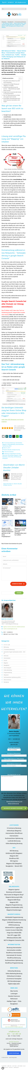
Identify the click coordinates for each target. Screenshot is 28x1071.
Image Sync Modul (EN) (14, 932)
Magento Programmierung (14, 905)
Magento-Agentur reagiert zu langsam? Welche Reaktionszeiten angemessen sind (20, 510)
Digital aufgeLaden (14, 984)
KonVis (5, 660)
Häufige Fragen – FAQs (14, 1001)
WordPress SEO (14, 858)
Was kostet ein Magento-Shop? (14, 894)
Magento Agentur (14, 889)
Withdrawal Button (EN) (14, 938)
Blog (24, 1066)
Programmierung (8, 672)
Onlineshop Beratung (14, 971)
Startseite (4, 21)
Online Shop (10, 456)
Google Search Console (14, 453)
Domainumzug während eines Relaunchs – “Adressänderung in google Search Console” (11, 89)
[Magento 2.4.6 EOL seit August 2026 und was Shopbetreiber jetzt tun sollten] (20, 523)
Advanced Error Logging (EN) (14, 927)
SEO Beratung (17, 456)
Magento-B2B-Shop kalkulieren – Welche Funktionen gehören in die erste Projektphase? (7, 532)
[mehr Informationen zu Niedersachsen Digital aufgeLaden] (14, 1020)
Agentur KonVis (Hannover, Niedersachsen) (14, 626)
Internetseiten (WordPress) (14, 833)
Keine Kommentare (8, 451)
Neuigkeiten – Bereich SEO (14, 866)
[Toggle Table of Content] (19, 78)
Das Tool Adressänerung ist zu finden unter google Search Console (11, 96)
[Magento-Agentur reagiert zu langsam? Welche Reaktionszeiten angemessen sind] (20, 501)
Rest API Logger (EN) (14, 935)
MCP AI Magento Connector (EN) (14, 940)
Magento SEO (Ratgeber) (14, 863)
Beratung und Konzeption (14, 892)
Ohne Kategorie (7, 667)
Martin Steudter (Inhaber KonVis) (12, 449)
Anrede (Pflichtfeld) (14, 748)
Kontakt (11, 1067)
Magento (4, 444)
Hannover (6, 655)
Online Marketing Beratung (14, 973)
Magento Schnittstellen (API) (14, 907)
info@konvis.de (21, 2)
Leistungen (14, 993)
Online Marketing (11, 444)
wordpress (5, 458)
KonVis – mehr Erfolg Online (11, 1057)
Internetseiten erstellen (14, 950)
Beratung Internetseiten (14, 947)
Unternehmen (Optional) (14, 764)
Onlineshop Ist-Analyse (14, 976)
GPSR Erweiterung (14, 925)
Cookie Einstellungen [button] (14, 1053)
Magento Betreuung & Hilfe (14, 897)
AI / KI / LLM (7, 644)
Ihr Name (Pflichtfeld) (14, 753)
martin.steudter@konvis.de (10, 628)
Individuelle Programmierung (14, 917)
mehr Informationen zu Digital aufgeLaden (14, 1026)
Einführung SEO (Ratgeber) (14, 853)
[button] (3, 436)
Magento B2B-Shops (14, 900)
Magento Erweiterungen (14, 910)
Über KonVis (14, 991)
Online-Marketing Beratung (14, 843)
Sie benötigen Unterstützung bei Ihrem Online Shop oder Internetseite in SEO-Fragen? (11, 100)
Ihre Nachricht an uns (14, 774)
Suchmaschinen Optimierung (14, 838)
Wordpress (6, 682)
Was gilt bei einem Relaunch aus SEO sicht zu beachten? (11, 81)
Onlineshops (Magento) (14, 830)
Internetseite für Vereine (14, 955)
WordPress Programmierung (14, 963)
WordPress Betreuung (14, 958)
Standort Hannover (14, 996)
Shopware (6, 675)
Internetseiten (18, 442)
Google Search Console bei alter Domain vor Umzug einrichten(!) (12, 92)
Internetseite (10, 455)
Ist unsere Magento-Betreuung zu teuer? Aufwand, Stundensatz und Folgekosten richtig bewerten (7, 512)
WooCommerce (7, 679)
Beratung (6, 453)
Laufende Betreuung (14, 841)
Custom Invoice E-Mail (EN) (14, 930)
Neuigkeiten (11, 21)
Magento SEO (14, 856)
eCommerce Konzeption (14, 978)
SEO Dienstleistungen (14, 981)
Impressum (16, 1067)
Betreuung (6, 647)
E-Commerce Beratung (20, 21)
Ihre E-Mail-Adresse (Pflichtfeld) (14, 759)
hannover (4, 455)
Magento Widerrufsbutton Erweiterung (14, 920)
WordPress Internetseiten (14, 952)
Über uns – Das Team (12, 1066)
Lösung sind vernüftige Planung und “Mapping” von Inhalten (11, 85)
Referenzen (14, 999)
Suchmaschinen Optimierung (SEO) (12, 677)
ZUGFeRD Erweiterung (14, 922)
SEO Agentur (14, 861)
